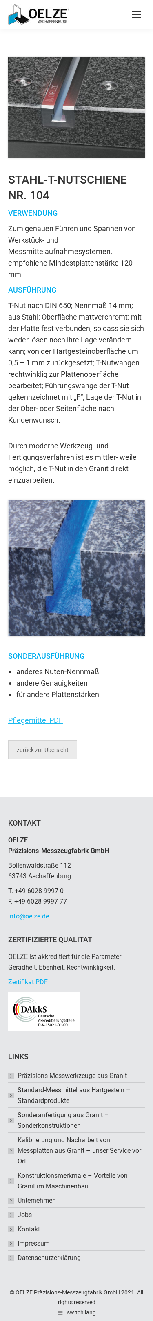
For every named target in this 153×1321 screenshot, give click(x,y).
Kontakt (29, 1229)
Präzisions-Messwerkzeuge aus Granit (72, 1076)
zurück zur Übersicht (43, 750)
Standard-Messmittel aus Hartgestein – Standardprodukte (74, 1095)
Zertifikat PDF (28, 982)
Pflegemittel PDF (35, 720)
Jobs (25, 1215)
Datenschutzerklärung (49, 1258)
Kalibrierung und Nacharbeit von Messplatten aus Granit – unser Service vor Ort (79, 1150)
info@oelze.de (28, 916)
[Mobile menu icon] (137, 14)
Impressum (34, 1243)
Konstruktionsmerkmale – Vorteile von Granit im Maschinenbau (73, 1181)
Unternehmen (37, 1200)
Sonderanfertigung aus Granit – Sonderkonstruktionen (63, 1120)
